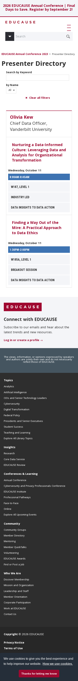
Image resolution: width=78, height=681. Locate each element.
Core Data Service (14, 459)
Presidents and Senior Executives (23, 421)
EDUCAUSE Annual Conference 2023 (25, 54)
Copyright (11, 634)
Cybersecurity (12, 404)
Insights (9, 447)
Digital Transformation (16, 410)
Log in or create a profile (21, 340)
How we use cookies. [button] (58, 663)
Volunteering (11, 553)
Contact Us (10, 614)
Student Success (13, 427)
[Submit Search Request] (68, 36)
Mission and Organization (19, 585)
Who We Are (12, 573)
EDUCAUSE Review (14, 465)
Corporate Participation (17, 603)
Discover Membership (16, 580)
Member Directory (14, 536)
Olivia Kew (21, 118)
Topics (8, 380)
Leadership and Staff (16, 591)
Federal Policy (12, 416)
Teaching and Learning (17, 433)
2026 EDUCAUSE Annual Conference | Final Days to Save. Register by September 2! (39, 8)
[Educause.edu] (23, 307)
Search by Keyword (19, 72)
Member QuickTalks (15, 547)
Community (12, 524)
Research (9, 454)
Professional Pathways (17, 498)
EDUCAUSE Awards (15, 559)
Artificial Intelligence (15, 393)
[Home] (20, 22)
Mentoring (10, 541)
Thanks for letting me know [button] (39, 673)
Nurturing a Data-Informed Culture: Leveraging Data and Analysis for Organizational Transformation (39, 153)
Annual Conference (15, 480)
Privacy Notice (14, 642)
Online (7, 509)
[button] (69, 28)
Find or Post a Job (14, 565)
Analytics (9, 387)
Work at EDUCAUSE (15, 609)
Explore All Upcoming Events (20, 515)
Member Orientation (15, 597)
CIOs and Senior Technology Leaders (25, 398)
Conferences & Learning (21, 474)
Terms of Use (13, 648)
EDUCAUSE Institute (15, 492)
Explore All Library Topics (18, 439)
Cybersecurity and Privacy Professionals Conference (34, 486)
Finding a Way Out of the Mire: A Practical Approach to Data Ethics (36, 228)
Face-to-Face (11, 503)
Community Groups (15, 530)
